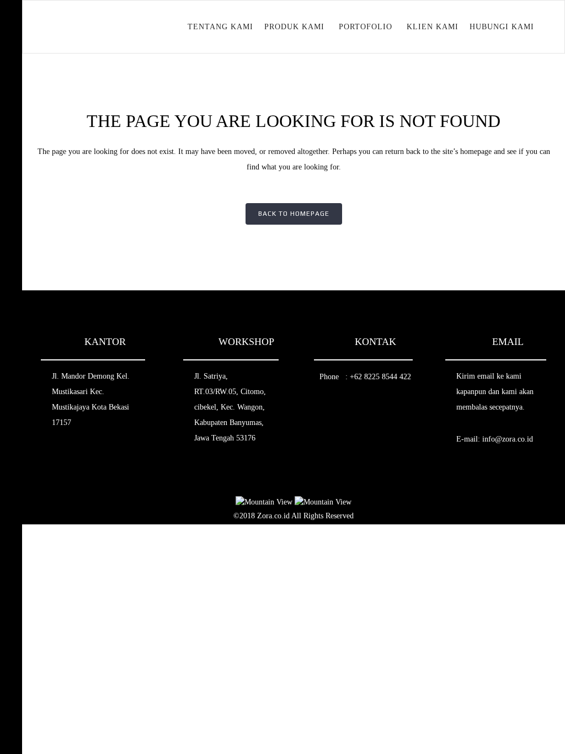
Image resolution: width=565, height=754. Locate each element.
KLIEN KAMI (433, 27)
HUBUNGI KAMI (502, 27)
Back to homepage (293, 213)
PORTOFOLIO (365, 27)
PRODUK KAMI (294, 27)
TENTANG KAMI (220, 27)
